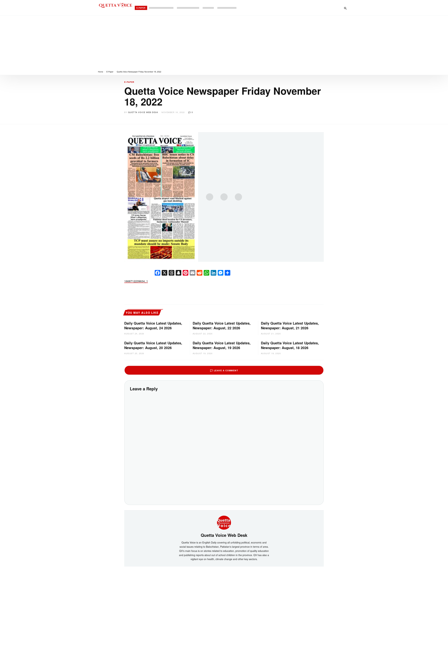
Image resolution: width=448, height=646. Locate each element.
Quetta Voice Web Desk (143, 112)
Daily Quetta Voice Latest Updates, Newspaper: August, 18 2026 (290, 345)
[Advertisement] (224, 41)
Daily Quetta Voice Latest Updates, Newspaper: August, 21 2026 (290, 325)
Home (100, 71)
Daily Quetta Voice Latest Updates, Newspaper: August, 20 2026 (153, 345)
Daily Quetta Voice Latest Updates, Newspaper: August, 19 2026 (222, 345)
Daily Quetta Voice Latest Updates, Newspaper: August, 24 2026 (153, 325)
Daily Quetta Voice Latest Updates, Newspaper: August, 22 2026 (222, 325)
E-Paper (140, 8)
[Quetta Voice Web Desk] (224, 522)
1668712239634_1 (136, 281)
